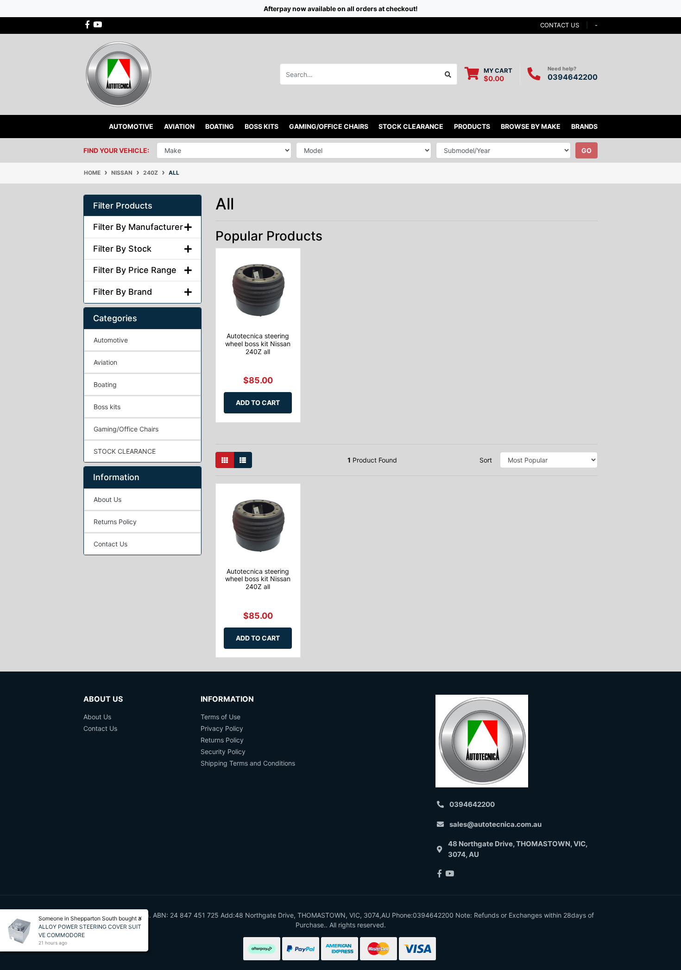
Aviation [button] (179, 126)
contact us (559, 25)
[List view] (242, 460)
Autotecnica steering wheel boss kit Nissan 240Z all (257, 343)
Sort (485, 460)
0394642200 (573, 77)
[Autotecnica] (118, 73)
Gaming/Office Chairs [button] (328, 126)
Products (472, 126)
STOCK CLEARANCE (410, 126)
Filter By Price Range (135, 270)
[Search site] (448, 74)
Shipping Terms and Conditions (248, 763)
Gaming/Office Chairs (126, 429)
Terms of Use (220, 717)
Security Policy (223, 751)
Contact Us (110, 544)
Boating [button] (219, 126)
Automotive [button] (131, 126)
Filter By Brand (122, 292)
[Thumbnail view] (224, 460)
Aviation (105, 362)
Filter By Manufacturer (138, 227)
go (586, 150)
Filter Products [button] (122, 205)
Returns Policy (115, 522)
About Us (107, 499)
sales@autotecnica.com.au (495, 824)
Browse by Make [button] (531, 126)
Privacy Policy (222, 728)
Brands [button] (584, 126)
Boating (105, 384)
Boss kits (261, 126)
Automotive (111, 340)
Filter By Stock (122, 249)
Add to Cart (258, 402)
